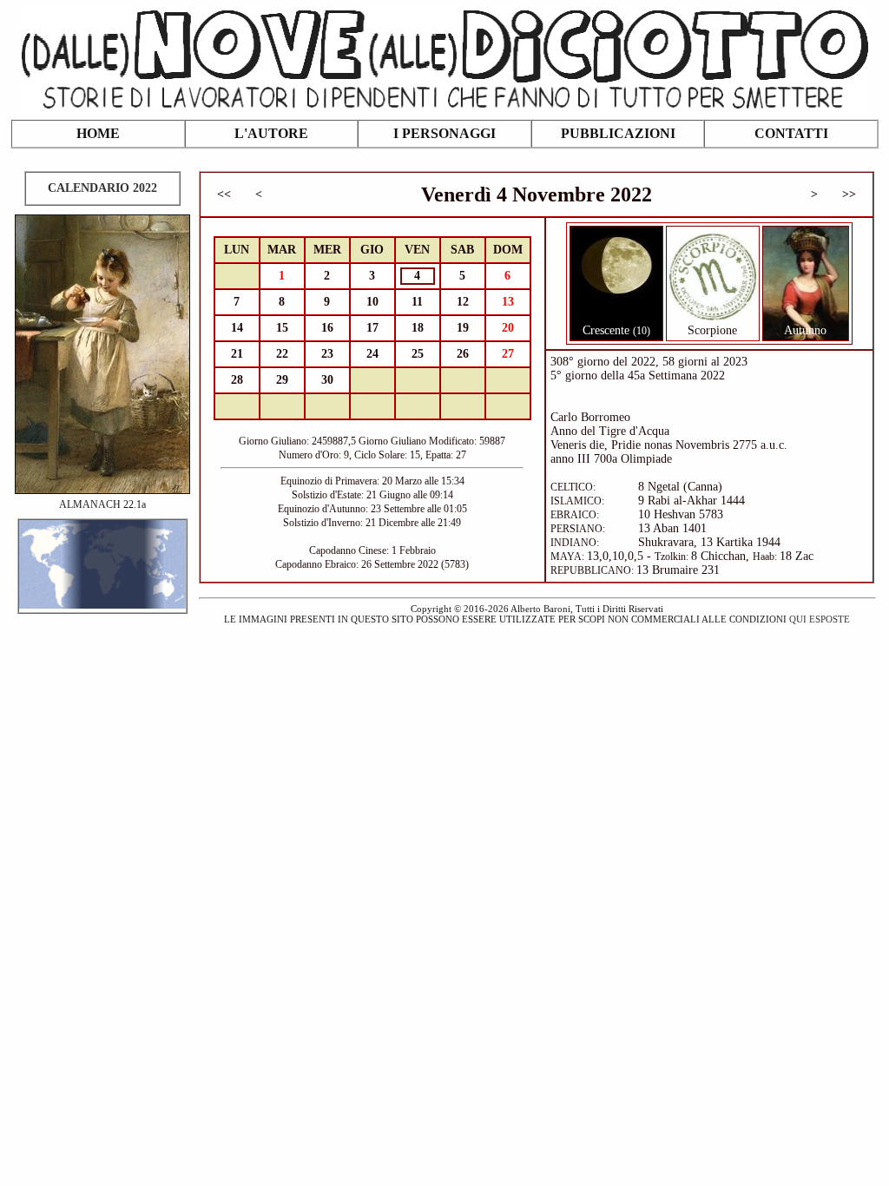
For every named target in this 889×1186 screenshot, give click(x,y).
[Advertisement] (444, 750)
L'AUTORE (271, 133)
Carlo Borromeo (590, 417)
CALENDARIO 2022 (102, 187)
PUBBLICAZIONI (618, 133)
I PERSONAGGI (444, 133)
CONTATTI (791, 133)
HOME (98, 133)
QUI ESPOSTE (819, 619)
